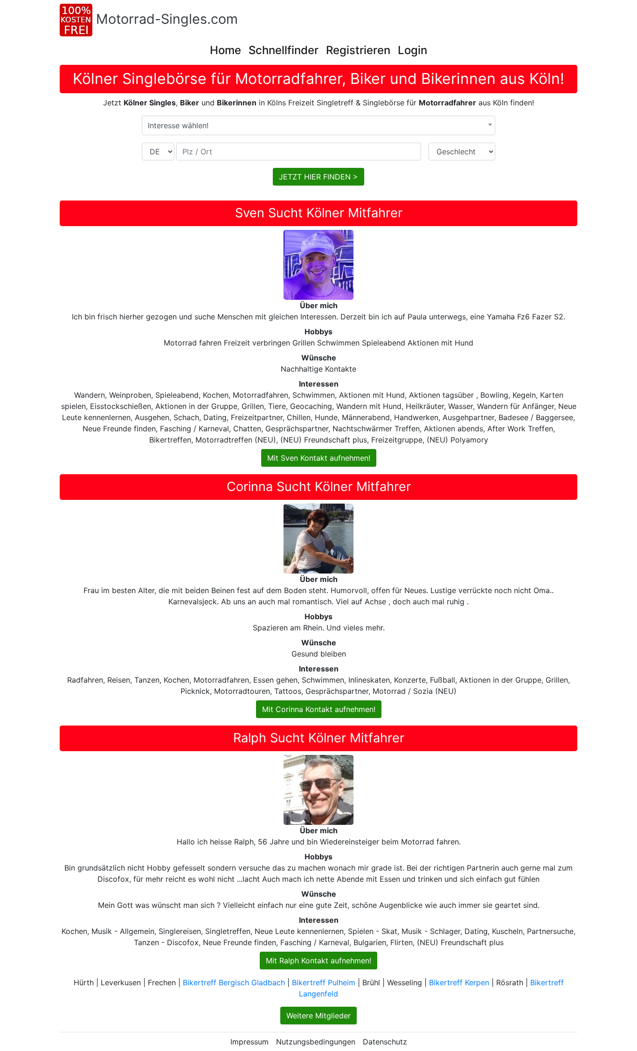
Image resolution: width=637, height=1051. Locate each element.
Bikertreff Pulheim (323, 982)
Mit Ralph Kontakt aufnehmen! (318, 960)
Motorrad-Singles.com (167, 19)
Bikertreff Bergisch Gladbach (234, 982)
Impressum (249, 1041)
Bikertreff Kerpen (459, 982)
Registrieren (358, 50)
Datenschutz (385, 1041)
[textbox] (318, 125)
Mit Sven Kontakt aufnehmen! (318, 458)
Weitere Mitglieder (318, 1015)
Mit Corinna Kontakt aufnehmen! (318, 709)
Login (412, 50)
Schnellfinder (283, 50)
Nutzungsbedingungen (315, 1041)
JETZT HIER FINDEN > (318, 176)
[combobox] (318, 125)
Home (225, 50)
